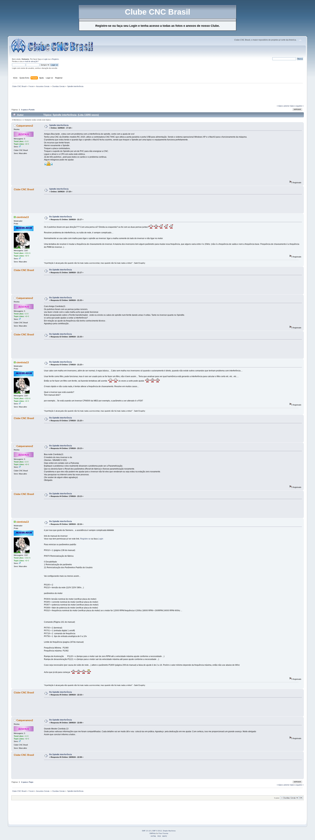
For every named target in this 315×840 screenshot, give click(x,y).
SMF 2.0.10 (146, 831)
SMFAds (152, 833)
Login (45, 59)
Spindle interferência (59, 125)
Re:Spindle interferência (60, 217)
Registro (55, 59)
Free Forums (163, 833)
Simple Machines (169, 831)
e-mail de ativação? (31, 61)
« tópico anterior (283, 106)
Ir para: (277, 798)
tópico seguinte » (297, 106)
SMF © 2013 (157, 831)
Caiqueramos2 (24, 125)
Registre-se (85, 539)
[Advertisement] (71, 97)
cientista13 (22, 217)
